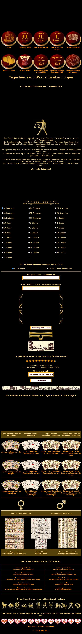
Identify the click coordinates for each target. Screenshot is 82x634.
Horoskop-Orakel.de (23, 568)
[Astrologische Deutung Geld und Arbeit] (41, 548)
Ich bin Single (19, 268)
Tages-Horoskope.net (63, 573)
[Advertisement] (41, 16)
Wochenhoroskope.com (23, 578)
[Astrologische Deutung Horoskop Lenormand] (14, 548)
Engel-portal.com (23, 588)
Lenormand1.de (63, 583)
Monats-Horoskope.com (23, 573)
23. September (9, 208)
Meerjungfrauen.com (63, 588)
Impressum (32, 626)
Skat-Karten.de (63, 578)
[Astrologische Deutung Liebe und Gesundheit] (67, 547)
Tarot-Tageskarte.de (63, 568)
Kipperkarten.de (23, 583)
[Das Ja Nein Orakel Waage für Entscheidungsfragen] (25, 69)
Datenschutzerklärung (46, 626)
